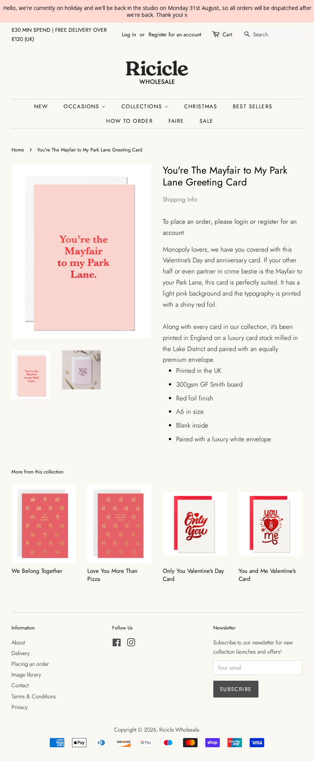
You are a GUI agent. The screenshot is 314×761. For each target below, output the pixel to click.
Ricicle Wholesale (179, 729)
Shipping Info (180, 199)
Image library (26, 674)
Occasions (82, 106)
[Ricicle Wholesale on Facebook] (116, 644)
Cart (227, 34)
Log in (129, 34)
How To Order (129, 121)
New (41, 106)
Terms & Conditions (33, 696)
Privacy (19, 707)
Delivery (20, 653)
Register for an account (175, 34)
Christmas (201, 106)
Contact (20, 685)
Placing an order (30, 664)
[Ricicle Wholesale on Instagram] (131, 644)
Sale (207, 121)
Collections (142, 106)
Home (17, 149)
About (18, 642)
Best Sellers (253, 106)
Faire (176, 121)
